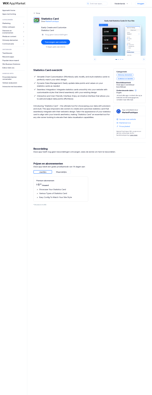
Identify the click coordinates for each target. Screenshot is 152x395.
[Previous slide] (95, 59)
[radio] (42, 172)
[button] (136, 90)
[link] (13, 10)
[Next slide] (144, 59)
